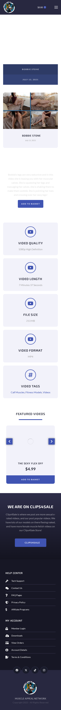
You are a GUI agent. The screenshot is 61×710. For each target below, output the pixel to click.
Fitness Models (33, 392)
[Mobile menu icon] (56, 7)
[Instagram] (44, 670)
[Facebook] (17, 670)
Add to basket (30, 204)
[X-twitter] (26, 670)
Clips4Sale (32, 542)
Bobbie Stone (30, 69)
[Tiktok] (35, 670)
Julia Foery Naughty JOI (30, 463)
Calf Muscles (18, 392)
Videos (46, 392)
